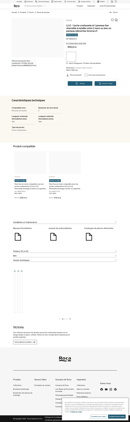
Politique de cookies (76, 411)
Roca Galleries (82, 397)
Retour (115, 12)
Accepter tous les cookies (117, 416)
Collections (17, 385)
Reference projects (84, 393)
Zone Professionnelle (107, 6)
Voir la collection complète (23, 342)
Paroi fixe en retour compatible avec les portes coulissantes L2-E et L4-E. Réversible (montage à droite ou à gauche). (30, 186)
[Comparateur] (112, 1)
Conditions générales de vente (56, 420)
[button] (25, 6)
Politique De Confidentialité (55, 417)
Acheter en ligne (72, 35)
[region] (95, 409)
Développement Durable (64, 395)
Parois (31, 12)
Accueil (14, 12)
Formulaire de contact (42, 385)
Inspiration (91, 6)
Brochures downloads (21, 389)
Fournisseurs (60, 406)
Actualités (59, 403)
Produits (80, 6)
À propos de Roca (63, 379)
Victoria (17, 176)
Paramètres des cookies (98, 416)
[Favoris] (116, 1)
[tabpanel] (30, 176)
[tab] (65, 222)
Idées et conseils (83, 389)
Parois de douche (43, 12)
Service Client (40, 379)
